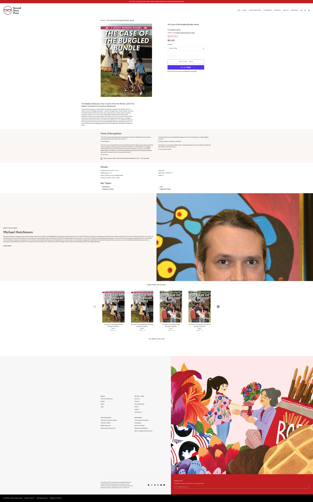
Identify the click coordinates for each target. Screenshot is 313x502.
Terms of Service (56, 498)
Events (136, 406)
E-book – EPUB (173, 48)
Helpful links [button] (139, 396)
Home (103, 20)
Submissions (138, 412)
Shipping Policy (42, 498)
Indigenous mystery (108, 189)
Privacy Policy (29, 498)
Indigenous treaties (165, 189)
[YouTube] (164, 485)
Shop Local (173, 36)
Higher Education (106, 425)
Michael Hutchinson (175, 29)
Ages (102, 406)
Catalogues (137, 422)
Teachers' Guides (105, 422)
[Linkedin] (161, 485)
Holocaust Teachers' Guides (109, 420)
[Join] (307, 487)
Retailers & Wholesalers (141, 428)
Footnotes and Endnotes (141, 420)
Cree (161, 186)
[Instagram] (158, 485)
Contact (136, 401)
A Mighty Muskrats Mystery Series (185, 32)
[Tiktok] (152, 485)
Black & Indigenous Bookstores (143, 431)
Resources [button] (138, 417)
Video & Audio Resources (108, 428)
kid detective (106, 186)
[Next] (218, 306)
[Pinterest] (155, 485)
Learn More (7, 245)
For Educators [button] (106, 417)
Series (102, 404)
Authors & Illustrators (107, 398)
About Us (137, 398)
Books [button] (103, 396)
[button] (245, 10)
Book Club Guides (139, 425)
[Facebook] (148, 485)
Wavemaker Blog (139, 404)
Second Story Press (12, 498)
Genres (103, 401)
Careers (136, 409)
